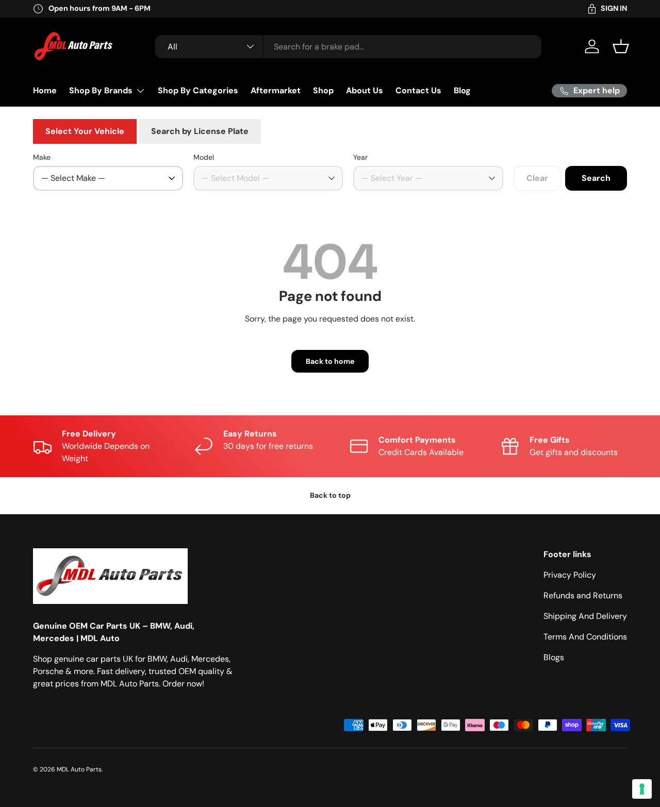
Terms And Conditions (585, 636)
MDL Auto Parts (79, 769)
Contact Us (418, 90)
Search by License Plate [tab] (200, 131)
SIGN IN (614, 8)
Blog (462, 90)
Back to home (330, 361)
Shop (323, 90)
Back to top (330, 495)
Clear (537, 178)
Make (42, 157)
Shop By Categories (198, 90)
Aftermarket (276, 90)
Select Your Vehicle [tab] (84, 131)
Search (596, 178)
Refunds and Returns (582, 595)
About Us (364, 90)
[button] (620, 46)
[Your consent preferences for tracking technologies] (642, 789)
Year (360, 157)
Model (203, 157)
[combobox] (348, 46)
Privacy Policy (569, 574)
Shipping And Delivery (585, 616)
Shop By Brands (101, 90)
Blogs (553, 657)
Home (45, 90)
